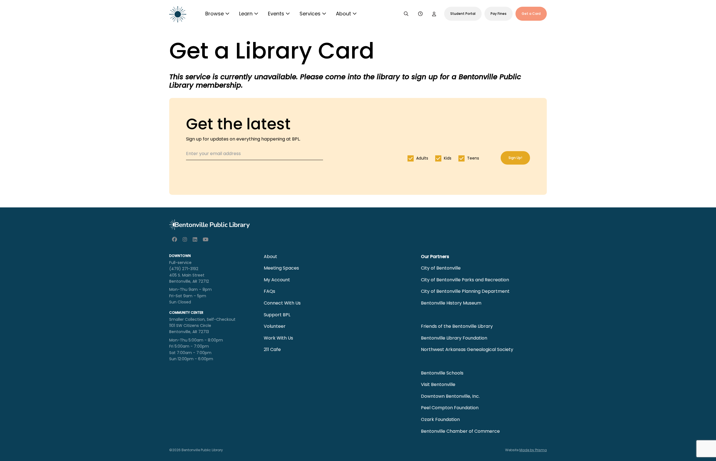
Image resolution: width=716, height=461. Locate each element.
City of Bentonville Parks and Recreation (465, 280)
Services (310, 13)
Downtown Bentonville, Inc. (450, 396)
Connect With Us (282, 303)
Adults (422, 158)
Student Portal (462, 13)
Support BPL (277, 315)
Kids (447, 158)
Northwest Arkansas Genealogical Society (467, 349)
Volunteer (275, 326)
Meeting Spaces (281, 268)
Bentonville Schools (442, 373)
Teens (473, 158)
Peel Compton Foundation (450, 407)
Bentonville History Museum (451, 303)
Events (276, 13)
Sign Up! (515, 157)
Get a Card (531, 13)
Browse (214, 13)
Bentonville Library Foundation (454, 338)
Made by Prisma (533, 450)
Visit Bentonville (438, 384)
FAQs (269, 291)
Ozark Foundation (440, 419)
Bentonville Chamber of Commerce (460, 431)
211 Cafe (272, 349)
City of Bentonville (441, 268)
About (343, 13)
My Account (277, 280)
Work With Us (278, 338)
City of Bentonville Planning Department (465, 291)
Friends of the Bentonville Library (457, 326)
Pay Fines (499, 13)
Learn (246, 13)
